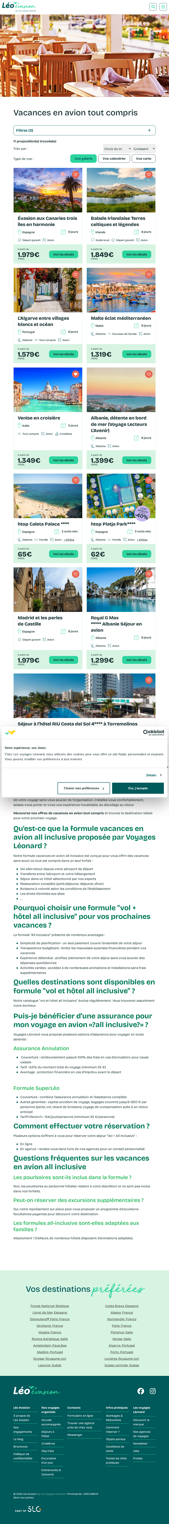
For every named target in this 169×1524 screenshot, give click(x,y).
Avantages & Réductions (114, 1417)
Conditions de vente (115, 1448)
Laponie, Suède (49, 1365)
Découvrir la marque (141, 1422)
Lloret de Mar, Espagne (50, 1312)
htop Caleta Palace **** (43, 523)
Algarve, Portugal (122, 1345)
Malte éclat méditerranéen (121, 318)
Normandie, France (121, 1319)
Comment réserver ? (113, 1429)
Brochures (20, 1446)
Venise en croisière (39, 417)
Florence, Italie (122, 1332)
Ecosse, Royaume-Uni (49, 1358)
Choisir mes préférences (81, 788)
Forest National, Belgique (50, 1305)
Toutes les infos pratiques (116, 1460)
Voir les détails (63, 254)
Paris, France (121, 1325)
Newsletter (140, 1443)
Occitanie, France (49, 1325)
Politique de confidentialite (22, 1456)
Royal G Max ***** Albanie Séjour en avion (116, 624)
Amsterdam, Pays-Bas (50, 1345)
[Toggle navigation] (163, 7)
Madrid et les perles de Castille (40, 620)
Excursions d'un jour (48, 1460)
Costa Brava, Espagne (121, 1305)
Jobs (136, 1451)
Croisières (48, 1443)
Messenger (74, 1435)
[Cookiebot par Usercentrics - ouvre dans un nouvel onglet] (146, 733)
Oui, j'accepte (138, 788)
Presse (137, 1458)
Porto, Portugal (121, 1351)
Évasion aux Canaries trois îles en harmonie (47, 221)
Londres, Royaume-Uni (121, 1358)
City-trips (47, 1451)
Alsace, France (122, 1312)
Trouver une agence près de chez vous (80, 1425)
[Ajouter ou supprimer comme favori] (75, 174)
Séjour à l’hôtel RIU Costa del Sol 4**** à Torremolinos (77, 723)
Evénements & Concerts (51, 1472)
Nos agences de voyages (141, 1433)
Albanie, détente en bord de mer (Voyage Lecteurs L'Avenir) (119, 424)
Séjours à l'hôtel (47, 1433)
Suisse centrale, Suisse (121, 1365)
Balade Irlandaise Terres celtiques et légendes (118, 221)
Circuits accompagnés (51, 1422)
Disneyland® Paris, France (50, 1319)
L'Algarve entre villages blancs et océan (43, 321)
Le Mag (18, 1439)
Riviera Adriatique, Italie (50, 1338)
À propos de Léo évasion (21, 1417)
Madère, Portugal (50, 1351)
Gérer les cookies (23, 1497)
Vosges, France (49, 1332)
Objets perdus (115, 1439)
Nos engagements (22, 1429)
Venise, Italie (121, 1338)
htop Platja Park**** (113, 523)
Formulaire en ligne (80, 1415)
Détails (151, 775)
